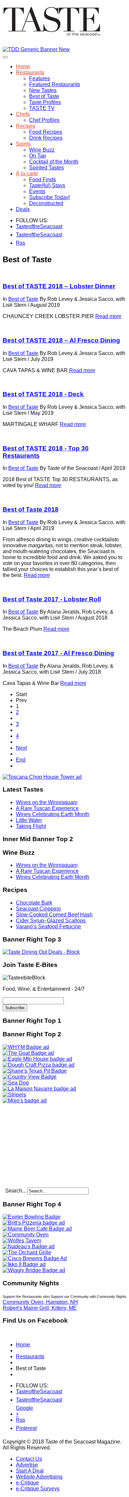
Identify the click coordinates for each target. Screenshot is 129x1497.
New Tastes (43, 90)
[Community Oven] (26, 1234)
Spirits (23, 144)
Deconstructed (46, 203)
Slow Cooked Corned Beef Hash (54, 914)
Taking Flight (31, 826)
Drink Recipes (46, 138)
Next (21, 748)
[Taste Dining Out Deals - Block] (41, 952)
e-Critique (27, 1482)
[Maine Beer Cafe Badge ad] (37, 1228)
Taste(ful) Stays (47, 185)
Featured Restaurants (54, 84)
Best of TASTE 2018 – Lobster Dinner (59, 286)
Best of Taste (44, 96)
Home (23, 66)
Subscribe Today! (49, 197)
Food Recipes (45, 132)
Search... (15, 1191)
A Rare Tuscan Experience (47, 808)
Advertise (27, 1465)
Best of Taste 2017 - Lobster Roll (52, 599)
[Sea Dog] (16, 1083)
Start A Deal (30, 1471)
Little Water (29, 820)
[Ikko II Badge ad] (24, 1264)
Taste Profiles (45, 102)
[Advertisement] (44, 1145)
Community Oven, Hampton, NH (40, 1302)
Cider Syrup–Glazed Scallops (51, 920)
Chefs (23, 114)
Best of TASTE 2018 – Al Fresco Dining (61, 340)
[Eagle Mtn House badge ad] (37, 1059)
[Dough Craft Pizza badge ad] (38, 1065)
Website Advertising (39, 1476)
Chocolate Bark (34, 903)
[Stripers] (14, 1094)
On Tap (37, 156)
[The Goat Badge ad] (28, 1053)
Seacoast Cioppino (38, 908)
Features (39, 78)
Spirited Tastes (46, 167)
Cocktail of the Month (53, 161)
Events (37, 191)
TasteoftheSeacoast (20, 226)
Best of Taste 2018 (31, 509)
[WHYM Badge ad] (26, 1047)
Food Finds (42, 179)
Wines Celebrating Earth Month (52, 814)
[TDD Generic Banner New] (36, 49)
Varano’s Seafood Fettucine (48, 926)
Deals (23, 209)
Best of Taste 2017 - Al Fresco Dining (58, 653)
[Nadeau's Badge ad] (29, 1246)
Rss (20, 243)
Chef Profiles (44, 120)
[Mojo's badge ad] (25, 1100)
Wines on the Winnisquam (46, 802)
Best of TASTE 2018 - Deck (43, 394)
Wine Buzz (42, 150)
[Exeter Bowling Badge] (32, 1217)
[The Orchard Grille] (27, 1252)
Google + (20, 1409)
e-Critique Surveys (38, 1488)
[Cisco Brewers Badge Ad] (35, 1258)
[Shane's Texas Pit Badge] (35, 1071)
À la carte (27, 173)
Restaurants (30, 72)
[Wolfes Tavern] (22, 1240)
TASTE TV (42, 108)
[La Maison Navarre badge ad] (39, 1088)
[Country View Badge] (30, 1077)
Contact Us (29, 1459)
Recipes (25, 126)
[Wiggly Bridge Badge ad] (34, 1270)
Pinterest (20, 1428)
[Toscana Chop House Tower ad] (42, 777)
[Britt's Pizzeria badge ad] (34, 1223)
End (20, 760)
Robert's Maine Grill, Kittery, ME (40, 1308)
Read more (108, 316)
